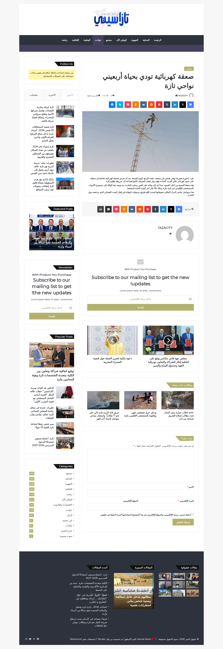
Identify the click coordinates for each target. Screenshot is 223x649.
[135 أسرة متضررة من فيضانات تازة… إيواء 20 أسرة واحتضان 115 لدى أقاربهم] (165, 576)
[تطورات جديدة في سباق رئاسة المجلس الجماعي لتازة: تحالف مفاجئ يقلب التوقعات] (65, 412)
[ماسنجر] (112, 104)
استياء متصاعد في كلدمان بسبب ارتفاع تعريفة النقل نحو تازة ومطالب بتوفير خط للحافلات (88, 622)
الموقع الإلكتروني (130, 500)
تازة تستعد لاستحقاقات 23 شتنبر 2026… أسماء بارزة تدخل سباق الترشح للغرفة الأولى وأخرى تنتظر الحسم (42, 133)
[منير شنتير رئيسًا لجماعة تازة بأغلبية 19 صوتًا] (65, 428)
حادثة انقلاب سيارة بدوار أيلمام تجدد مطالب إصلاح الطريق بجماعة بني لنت (179, 415)
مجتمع (109, 40)
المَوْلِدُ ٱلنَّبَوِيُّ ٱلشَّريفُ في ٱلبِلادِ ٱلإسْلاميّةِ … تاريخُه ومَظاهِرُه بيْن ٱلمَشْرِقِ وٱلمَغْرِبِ (91, 598)
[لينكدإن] (175, 104)
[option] (51, 232)
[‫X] (182, 104)
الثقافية (75, 40)
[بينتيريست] (159, 104)
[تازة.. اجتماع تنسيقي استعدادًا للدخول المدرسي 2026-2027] (65, 443)
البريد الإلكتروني (186, 500)
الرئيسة (157, 40)
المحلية (146, 40)
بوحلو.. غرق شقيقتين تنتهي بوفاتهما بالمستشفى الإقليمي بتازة (140, 414)
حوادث (98, 40)
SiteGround (76, 639)
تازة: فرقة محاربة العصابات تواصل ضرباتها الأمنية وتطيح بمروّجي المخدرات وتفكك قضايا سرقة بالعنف (42, 114)
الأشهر (70, 94)
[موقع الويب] (170, 234)
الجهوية (134, 40)
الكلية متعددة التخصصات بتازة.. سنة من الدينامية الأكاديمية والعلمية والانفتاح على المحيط (88, 586)
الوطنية (87, 40)
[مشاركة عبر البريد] (108, 209)
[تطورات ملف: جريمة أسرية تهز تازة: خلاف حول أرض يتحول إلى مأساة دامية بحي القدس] (65, 167)
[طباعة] (100, 209)
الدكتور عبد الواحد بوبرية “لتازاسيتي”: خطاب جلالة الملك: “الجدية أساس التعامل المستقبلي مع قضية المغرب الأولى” (42, 394)
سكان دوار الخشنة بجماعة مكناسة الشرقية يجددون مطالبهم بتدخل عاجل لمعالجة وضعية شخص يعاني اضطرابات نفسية (134, 597)
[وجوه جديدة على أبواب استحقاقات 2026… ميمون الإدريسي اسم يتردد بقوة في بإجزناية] (165, 584)
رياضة (65, 40)
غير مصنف (67, 520)
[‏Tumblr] (167, 104)
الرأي (69, 515)
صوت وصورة (66, 536)
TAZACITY (183, 95)
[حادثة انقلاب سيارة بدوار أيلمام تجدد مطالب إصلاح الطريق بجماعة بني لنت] (177, 400)
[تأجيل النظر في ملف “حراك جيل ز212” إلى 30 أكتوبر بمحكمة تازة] (192, 584)
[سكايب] (120, 104)
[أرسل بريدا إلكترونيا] (176, 95)
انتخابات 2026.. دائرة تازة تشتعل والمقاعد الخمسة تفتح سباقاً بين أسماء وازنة (52, 242)
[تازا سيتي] (111, 19)
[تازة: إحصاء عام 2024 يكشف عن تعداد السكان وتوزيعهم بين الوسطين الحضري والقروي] (65, 151)
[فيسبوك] (190, 104)
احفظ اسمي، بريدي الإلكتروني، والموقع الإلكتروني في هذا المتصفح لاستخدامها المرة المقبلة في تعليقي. (145, 514)
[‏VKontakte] (143, 104)
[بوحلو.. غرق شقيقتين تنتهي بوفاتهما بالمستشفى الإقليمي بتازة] (140, 400)
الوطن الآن (121, 40)
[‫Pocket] (128, 104)
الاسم (190, 487)
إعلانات (68, 525)
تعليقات (34, 94)
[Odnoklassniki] (135, 104)
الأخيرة (52, 94)
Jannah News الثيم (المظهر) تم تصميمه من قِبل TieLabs (124, 639)
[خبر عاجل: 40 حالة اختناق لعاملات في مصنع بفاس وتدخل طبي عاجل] (179, 593)
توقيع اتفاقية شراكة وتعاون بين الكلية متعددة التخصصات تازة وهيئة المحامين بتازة (53, 375)
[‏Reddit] (151, 104)
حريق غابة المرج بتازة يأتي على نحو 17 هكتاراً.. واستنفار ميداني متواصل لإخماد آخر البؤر (104, 415)
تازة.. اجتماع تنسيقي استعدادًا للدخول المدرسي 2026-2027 (43, 442)
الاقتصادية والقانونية (63, 504)
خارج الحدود (66, 531)
